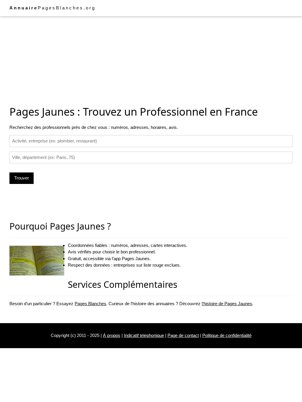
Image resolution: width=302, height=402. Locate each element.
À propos (111, 335)
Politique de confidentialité (227, 335)
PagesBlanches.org (52, 7)
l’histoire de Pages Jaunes (227, 303)
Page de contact (183, 335)
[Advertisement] (151, 60)
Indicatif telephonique (144, 335)
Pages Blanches (90, 303)
